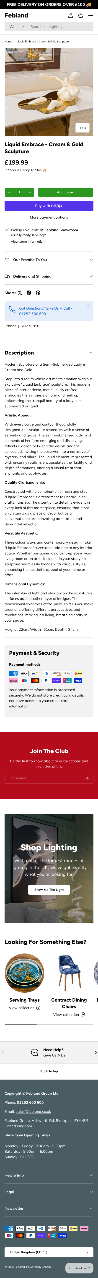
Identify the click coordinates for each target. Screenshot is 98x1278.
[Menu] (91, 15)
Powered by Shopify (38, 1266)
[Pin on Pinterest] (38, 292)
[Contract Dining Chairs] (69, 973)
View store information (27, 241)
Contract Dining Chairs (69, 1003)
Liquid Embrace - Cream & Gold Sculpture (43, 41)
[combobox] (49, 26)
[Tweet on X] (19, 292)
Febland (10, 326)
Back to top (49, 1071)
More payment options (49, 217)
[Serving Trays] (24, 973)
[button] (81, 15)
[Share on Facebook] (29, 292)
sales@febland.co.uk (33, 1111)
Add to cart (66, 192)
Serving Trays (24, 1000)
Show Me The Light (49, 890)
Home (8, 41)
